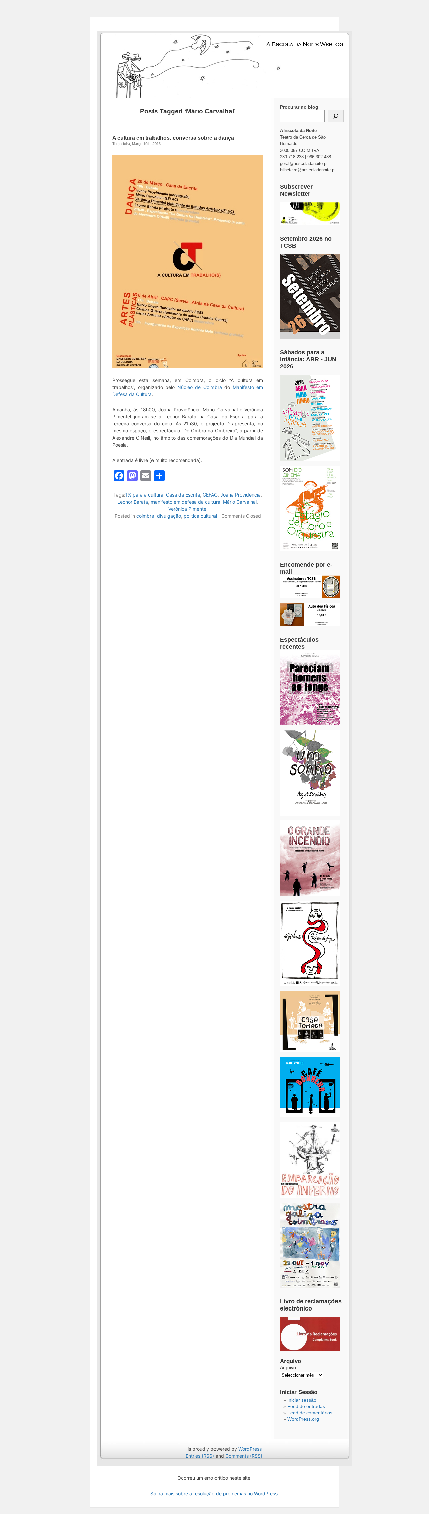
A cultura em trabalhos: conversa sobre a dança (173, 138)
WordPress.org (303, 1419)
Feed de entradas (306, 1406)
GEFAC (210, 495)
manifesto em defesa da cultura (185, 502)
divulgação (169, 516)
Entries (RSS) (200, 1456)
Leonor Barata (132, 502)
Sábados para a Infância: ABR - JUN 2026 (308, 359)
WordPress (250, 1449)
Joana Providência (240, 495)
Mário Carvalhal (240, 502)
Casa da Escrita (183, 495)
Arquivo (288, 1367)
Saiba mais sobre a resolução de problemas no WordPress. (214, 1493)
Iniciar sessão (301, 1400)
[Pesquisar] (336, 116)
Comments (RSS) (243, 1456)
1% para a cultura (144, 495)
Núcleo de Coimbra (199, 387)
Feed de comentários (309, 1412)
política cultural (200, 516)
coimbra (145, 516)
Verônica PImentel (187, 509)
